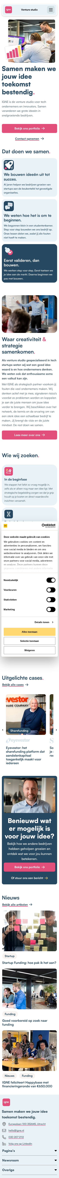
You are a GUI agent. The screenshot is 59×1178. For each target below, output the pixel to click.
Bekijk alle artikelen (15, 904)
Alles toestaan (29, 631)
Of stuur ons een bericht (27, 878)
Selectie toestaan (29, 641)
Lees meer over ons (27, 435)
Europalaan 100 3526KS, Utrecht (27, 1123)
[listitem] (26, 729)
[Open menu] (50, 10)
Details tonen (42, 622)
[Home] (9, 10)
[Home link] (6, 1102)
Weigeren (29, 650)
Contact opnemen (27, 138)
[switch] (50, 589)
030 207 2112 (16, 1137)
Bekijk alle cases (13, 684)
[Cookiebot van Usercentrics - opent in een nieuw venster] (42, 526)
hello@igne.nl (16, 1130)
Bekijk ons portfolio (27, 128)
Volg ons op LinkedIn (20, 1143)
